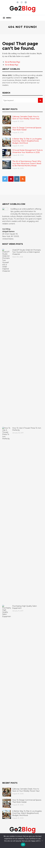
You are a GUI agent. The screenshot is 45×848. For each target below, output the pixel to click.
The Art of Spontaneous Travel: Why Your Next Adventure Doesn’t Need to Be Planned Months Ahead (26, 163)
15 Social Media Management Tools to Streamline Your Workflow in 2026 (27, 151)
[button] (7, 18)
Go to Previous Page (12, 62)
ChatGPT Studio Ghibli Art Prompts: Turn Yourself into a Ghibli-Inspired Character (26, 252)
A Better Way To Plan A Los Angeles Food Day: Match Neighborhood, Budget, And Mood (27, 141)
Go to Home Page (11, 64)
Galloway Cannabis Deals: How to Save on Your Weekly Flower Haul (25, 117)
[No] (42, 840)
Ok (23, 844)
